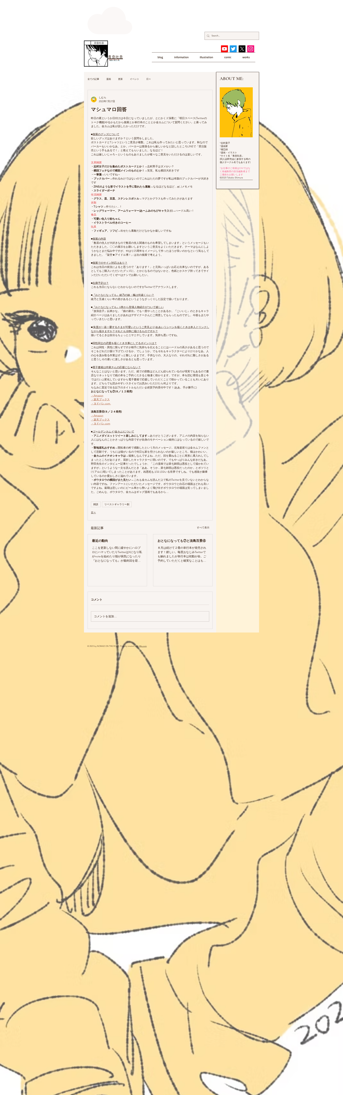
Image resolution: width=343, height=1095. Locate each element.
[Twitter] (233, 48)
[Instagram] (250, 48)
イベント (134, 79)
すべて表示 (203, 527)
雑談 (95, 504)
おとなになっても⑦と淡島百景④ (182, 541)
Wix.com (143, 646)
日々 (148, 79)
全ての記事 (93, 79)
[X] (241, 48)
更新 (120, 79)
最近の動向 (100, 541)
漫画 (108, 79)
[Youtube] (224, 48)
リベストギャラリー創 (116, 504)
